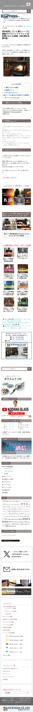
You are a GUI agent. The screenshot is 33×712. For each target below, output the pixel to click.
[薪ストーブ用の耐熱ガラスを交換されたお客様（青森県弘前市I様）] (9, 285)
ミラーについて (8, 471)
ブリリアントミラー (16, 514)
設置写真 (17, 326)
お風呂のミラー (18, 501)
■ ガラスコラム (6, 482)
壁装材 (25, 519)
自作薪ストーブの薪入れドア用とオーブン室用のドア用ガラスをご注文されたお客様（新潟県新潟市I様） (8, 310)
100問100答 (5, 501)
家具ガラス (9, 522)
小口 (15, 522)
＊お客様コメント (9, 90)
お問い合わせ (6, 671)
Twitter (9, 501)
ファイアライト (25, 326)
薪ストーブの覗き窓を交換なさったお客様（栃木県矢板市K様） (8, 260)
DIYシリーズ (6, 616)
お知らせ (5, 655)
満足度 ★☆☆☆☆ (15, 652)
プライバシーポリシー (9, 676)
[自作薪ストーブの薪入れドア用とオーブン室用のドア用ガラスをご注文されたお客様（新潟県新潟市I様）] (9, 302)
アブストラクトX (26, 501)
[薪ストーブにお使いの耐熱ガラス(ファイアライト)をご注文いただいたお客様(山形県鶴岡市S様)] (22, 250)
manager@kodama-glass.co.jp (20, 341)
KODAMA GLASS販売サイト (10, 668)
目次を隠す (18, 84)
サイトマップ (6, 674)
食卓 (15, 526)
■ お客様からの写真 (7, 479)
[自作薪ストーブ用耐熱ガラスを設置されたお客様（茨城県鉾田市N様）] (22, 285)
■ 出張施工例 (6, 490)
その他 (6, 473)
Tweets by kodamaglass (9, 535)
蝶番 (7, 526)
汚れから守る (23, 522)
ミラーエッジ (13, 516)
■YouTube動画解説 (7, 466)
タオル (6, 509)
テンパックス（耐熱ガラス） (10, 328)
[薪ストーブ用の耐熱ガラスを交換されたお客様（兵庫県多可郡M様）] (22, 269)
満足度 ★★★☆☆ (14, 644)
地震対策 (20, 519)
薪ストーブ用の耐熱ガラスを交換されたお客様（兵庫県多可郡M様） (22, 276)
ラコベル (21, 516)
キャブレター (14, 507)
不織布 (9, 519)
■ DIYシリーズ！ (7, 476)
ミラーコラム (6, 624)
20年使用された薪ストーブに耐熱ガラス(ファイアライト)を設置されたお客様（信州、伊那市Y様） (8, 276)
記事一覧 (28, 26)
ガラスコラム (6, 622)
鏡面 (9, 526)
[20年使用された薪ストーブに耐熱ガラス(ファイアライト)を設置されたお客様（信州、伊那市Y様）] (9, 269)
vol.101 (13, 501)
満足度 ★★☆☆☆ (15, 648)
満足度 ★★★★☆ (14, 640)
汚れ (18, 522)
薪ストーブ (22, 328)
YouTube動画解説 (7, 606)
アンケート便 (6, 633)
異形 (9, 326)
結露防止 (22, 524)
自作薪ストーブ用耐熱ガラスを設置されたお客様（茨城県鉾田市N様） (22, 293)
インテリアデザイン (15, 504)
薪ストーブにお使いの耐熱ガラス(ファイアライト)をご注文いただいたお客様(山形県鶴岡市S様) (22, 257)
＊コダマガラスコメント (11, 92)
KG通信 (5, 630)
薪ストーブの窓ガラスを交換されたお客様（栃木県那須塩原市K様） (22, 310)
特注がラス (17, 524)
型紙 (13, 326)
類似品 (12, 526)
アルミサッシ (6, 504)
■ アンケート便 (6, 487)
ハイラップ (24, 509)
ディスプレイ (13, 509)
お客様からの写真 (7, 619)
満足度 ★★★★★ (14, 636)
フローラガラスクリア (14, 511)
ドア (20, 509)
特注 (13, 524)
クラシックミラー (21, 507)
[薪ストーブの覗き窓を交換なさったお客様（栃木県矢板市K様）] (9, 252)
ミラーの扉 (6, 516)
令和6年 (16, 519)
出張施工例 (6, 627)
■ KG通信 (5, 492)
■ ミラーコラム (6, 484)
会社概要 (5, 679)
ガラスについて (8, 468)
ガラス (24, 503)
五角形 (12, 519)
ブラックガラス (25, 511)
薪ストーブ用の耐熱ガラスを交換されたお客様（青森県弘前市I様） (8, 293)
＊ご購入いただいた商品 (11, 87)
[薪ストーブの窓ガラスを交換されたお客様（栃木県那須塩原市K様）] (22, 302)
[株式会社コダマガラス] (16, 708)
